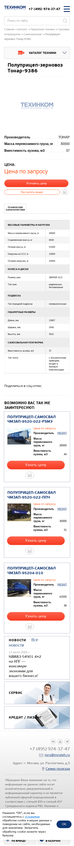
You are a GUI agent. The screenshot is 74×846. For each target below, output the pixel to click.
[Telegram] (67, 741)
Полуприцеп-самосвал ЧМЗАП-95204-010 (31, 570)
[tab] (15, 209)
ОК (64, 824)
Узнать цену (35, 465)
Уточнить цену (36, 183)
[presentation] (15, 209)
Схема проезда (58, 769)
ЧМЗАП (62, 433)
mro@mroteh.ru (57, 755)
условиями (32, 816)
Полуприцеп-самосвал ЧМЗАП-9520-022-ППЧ (31, 495)
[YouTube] (60, 741)
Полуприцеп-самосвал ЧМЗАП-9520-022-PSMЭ (31, 419)
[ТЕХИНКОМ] (15, 8)
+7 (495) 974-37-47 (44, 9)
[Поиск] (65, 20)
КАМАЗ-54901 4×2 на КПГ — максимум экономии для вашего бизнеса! (25, 666)
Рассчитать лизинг (32, 192)
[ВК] (53, 741)
